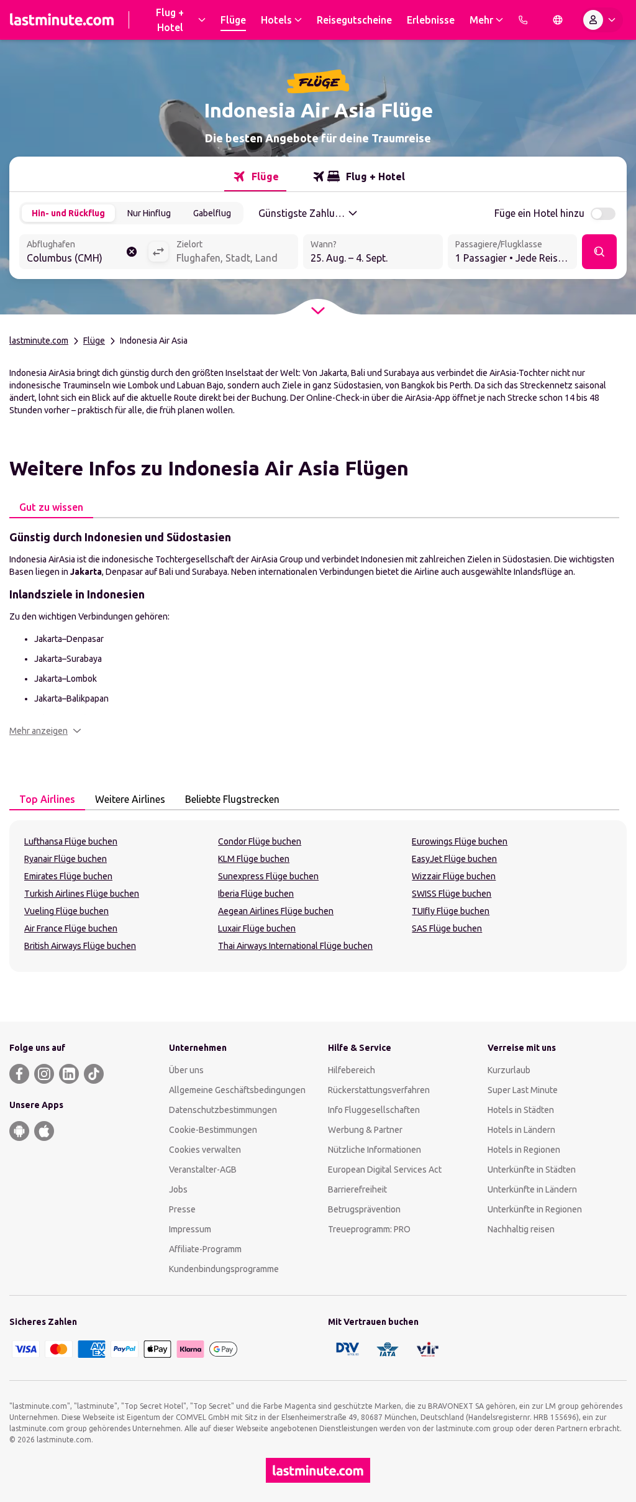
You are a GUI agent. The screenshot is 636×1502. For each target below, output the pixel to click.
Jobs (178, 1189)
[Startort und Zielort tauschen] (158, 252)
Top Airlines (47, 799)
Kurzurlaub (509, 1070)
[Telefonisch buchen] (523, 20)
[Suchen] (599, 251)
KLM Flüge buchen (253, 859)
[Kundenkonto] (602, 19)
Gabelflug (212, 213)
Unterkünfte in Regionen (535, 1209)
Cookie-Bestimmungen (213, 1130)
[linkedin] (69, 1074)
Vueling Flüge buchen (66, 911)
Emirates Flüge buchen (68, 876)
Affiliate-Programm (205, 1249)
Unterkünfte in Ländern (532, 1189)
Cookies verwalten (205, 1150)
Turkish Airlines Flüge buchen (81, 894)
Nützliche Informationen (374, 1150)
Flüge (94, 341)
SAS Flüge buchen (447, 928)
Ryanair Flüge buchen (65, 859)
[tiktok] (94, 1074)
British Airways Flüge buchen (80, 946)
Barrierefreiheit (357, 1189)
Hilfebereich (351, 1070)
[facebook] (19, 1074)
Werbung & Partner (365, 1130)
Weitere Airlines (130, 799)
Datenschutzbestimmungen (223, 1110)
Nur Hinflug (149, 213)
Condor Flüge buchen (259, 841)
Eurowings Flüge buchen (459, 841)
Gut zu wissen (51, 507)
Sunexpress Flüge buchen (268, 876)
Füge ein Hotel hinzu (539, 213)
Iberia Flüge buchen (256, 894)
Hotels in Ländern (521, 1130)
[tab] (255, 176)
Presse (182, 1209)
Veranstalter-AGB (203, 1170)
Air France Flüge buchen (70, 928)
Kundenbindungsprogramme (224, 1269)
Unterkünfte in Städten (532, 1170)
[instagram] (44, 1074)
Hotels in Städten (521, 1110)
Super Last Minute (523, 1090)
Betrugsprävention (364, 1209)
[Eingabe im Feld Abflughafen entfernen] (131, 251)
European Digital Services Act (385, 1170)
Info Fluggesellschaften (374, 1110)
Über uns (186, 1070)
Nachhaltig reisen (521, 1229)
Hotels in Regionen (524, 1150)
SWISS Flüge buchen (451, 894)
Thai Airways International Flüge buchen (295, 946)
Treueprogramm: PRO (369, 1229)
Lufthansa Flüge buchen (70, 841)
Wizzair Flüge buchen (454, 876)
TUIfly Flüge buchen (450, 911)
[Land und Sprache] (557, 19)
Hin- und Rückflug (68, 213)
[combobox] (83, 253)
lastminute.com (38, 341)
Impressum (190, 1229)
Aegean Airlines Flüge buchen (276, 911)
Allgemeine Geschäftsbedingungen (237, 1090)
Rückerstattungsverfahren (379, 1090)
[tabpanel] (318, 632)
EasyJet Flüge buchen (454, 859)
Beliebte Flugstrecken (232, 799)
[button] (45, 731)
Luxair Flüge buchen (257, 928)
